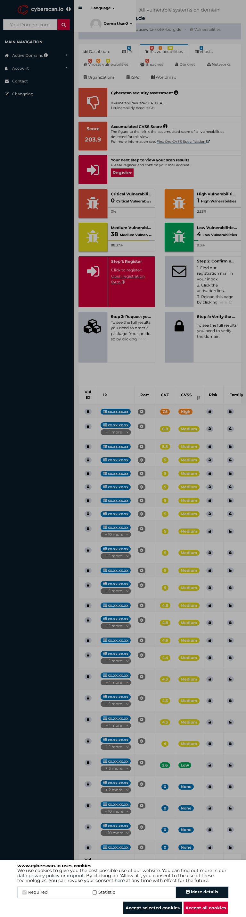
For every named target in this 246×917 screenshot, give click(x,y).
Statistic (106, 892)
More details (204, 891)
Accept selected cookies (153, 907)
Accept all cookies (205, 907)
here (120, 880)
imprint (75, 875)
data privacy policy (38, 875)
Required (38, 892)
